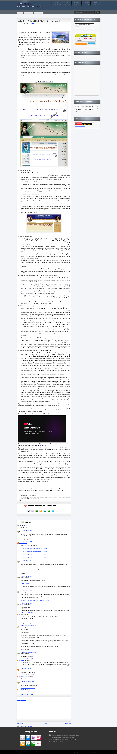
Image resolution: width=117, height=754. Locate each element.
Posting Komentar (21, 700)
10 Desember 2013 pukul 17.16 (28, 652)
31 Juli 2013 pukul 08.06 (26, 560)
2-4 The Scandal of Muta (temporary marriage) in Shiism (34, 551)
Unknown (21, 660)
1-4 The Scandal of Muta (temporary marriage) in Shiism (34, 548)
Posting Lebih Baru (21, 723)
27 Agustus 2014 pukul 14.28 (27, 681)
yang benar (21, 604)
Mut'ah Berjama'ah (25, 583)
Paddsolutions (98, 752)
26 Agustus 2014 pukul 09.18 (27, 675)
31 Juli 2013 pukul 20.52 (26, 603)
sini (40, 445)
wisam (20, 614)
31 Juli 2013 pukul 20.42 (26, 590)
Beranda (45, 723)
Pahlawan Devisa (23, 676)
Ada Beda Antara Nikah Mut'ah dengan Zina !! (39, 21)
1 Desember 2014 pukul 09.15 (28, 688)
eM (20, 525)
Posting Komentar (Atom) (28, 726)
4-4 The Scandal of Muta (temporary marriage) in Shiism (34, 557)
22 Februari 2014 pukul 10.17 (28, 668)
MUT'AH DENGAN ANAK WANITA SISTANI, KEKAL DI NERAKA (35, 600)
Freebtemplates (84, 752)
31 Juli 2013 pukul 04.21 (26, 530)
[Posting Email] (19, 500)
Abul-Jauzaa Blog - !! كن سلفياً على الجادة (31, 752)
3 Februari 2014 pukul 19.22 (27, 658)
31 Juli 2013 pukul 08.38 (26, 576)
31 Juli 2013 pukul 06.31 (26, 541)
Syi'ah (22, 25)
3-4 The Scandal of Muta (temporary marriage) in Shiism (34, 554)
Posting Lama (68, 723)
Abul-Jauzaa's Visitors (80, 126)
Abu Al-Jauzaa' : (23, 543)
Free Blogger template (75, 752)
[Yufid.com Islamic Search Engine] (85, 44)
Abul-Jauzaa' (28, 4)
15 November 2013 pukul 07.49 (28, 612)
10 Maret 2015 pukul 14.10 (27, 694)
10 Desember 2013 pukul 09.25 (28, 625)
